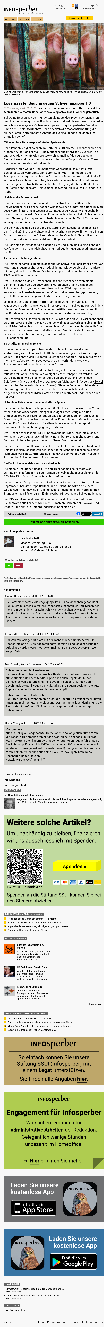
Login (91, 5)
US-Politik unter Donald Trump (32, 967)
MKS (70, 152)
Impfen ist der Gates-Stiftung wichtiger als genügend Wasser (38, 926)
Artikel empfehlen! (17, 513)
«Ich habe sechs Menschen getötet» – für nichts (32, 918)
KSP (26, 207)
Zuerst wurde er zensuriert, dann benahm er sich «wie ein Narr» (40, 1022)
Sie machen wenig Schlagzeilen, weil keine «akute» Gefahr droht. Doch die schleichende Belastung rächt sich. (33, 955)
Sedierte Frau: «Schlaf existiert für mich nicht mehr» (32, 1295)
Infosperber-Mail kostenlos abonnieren (53, 1322)
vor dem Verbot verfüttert (47, 364)
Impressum (99, 1322)
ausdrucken (52, 513)
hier (72, 507)
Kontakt (76, 1322)
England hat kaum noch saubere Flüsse (28, 930)
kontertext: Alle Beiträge (29, 986)
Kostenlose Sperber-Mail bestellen (54, 522)
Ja (9, 565)
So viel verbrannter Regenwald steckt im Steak (53, 383)
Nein (18, 565)
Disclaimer (87, 1322)
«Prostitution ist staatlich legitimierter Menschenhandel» (35, 1288)
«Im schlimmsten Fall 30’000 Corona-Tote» (29, 1018)
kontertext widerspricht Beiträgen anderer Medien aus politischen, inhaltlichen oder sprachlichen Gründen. (32, 994)
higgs (57, 412)
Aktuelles (10, 19)
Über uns (24, 19)
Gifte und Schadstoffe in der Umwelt (31, 946)
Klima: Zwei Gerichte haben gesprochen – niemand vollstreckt (39, 1026)
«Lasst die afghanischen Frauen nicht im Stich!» (32, 1029)
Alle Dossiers (94, 1004)
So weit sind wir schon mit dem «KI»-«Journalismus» (34, 922)
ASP (85, 482)
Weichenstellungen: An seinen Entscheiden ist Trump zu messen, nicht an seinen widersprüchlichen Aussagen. (32, 975)
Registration (88, 8)
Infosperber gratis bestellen (79, 18)
